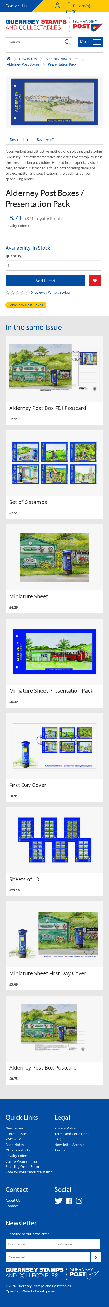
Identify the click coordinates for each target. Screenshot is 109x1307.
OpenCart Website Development (31, 1291)
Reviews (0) (45, 139)
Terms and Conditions (71, 1133)
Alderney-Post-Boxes (26, 304)
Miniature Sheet (28, 596)
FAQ (57, 1139)
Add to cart (45, 280)
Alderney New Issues (62, 58)
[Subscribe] (96, 1257)
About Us (13, 1200)
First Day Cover (27, 784)
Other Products (18, 1150)
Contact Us (17, 6)
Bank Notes (15, 1144)
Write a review (59, 292)
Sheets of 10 (24, 879)
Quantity (13, 256)
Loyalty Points (17, 1155)
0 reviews (38, 292)
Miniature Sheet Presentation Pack (51, 690)
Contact (12, 1205)
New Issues (28, 58)
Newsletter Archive (69, 1144)
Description (19, 139)
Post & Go (13, 1139)
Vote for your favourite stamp (29, 1172)
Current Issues (17, 1133)
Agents (59, 1150)
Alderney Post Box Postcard (43, 1067)
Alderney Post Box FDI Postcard (47, 408)
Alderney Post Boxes (23, 64)
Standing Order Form (22, 1166)
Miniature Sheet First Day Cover (47, 973)
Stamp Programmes (21, 1161)
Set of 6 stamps (28, 502)
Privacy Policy (65, 1128)
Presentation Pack (62, 64)
